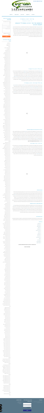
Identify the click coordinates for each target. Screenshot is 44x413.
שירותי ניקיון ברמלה (7, 95)
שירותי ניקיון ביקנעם (7, 136)
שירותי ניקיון (27, 76)
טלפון (20, 79)
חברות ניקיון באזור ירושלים (6, 301)
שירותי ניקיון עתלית (7, 186)
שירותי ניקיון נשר (8, 185)
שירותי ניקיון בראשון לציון (6, 57)
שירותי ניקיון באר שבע (7, 161)
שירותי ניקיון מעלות (7, 172)
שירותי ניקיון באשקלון (7, 65)
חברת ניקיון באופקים (7, 217)
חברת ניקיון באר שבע (7, 269)
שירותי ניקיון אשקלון (7, 160)
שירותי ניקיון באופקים (7, 70)
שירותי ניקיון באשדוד (7, 64)
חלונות (24, 71)
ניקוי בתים (39, 233)
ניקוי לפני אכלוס (38, 237)
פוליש (39, 238)
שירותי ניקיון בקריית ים (7, 129)
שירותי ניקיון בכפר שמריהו (6, 106)
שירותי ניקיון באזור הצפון (6, 119)
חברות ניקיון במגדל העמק (6, 324)
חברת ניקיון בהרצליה (7, 222)
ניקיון (27, 71)
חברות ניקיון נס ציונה (7, 326)
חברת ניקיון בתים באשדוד (6, 387)
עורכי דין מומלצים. (39, 401)
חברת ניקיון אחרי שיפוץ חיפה (6, 360)
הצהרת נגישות (19, 401)
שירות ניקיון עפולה (7, 198)
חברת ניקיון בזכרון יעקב (7, 233)
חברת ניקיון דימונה (7, 271)
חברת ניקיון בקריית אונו (7, 251)
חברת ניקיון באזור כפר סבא (6, 350)
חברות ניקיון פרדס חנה (7, 330)
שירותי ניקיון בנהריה (7, 131)
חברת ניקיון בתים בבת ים (6, 385)
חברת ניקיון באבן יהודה (7, 245)
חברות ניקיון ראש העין (7, 332)
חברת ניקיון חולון (8, 264)
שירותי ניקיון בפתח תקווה (6, 83)
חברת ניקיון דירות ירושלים (6, 368)
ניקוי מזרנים (16, 85)
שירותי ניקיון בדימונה (7, 71)
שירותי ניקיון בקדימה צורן (6, 107)
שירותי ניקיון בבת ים (7, 56)
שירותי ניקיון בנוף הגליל (7, 137)
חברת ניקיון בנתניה (7, 229)
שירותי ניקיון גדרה (7, 156)
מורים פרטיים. (39, 402)
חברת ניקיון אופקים (7, 270)
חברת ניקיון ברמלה (7, 258)
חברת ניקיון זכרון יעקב (7, 284)
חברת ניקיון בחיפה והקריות (6, 241)
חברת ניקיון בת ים (7, 265)
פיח (12, 139)
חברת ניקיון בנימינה (7, 287)
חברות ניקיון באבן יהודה (7, 299)
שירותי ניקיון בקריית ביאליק (6, 126)
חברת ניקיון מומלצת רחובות (6, 380)
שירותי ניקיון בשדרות (7, 68)
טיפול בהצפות (38, 226)
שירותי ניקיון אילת (7, 166)
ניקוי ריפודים (31, 86)
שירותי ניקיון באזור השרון (6, 105)
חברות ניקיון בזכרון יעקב (7, 314)
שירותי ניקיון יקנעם (7, 184)
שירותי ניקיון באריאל (7, 150)
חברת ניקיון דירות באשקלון (6, 367)
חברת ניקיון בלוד (8, 257)
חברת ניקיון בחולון (7, 205)
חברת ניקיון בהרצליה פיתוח (6, 223)
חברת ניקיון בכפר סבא (7, 228)
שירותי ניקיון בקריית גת (7, 74)
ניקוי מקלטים (8, 45)
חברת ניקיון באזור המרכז (7, 343)
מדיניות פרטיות (19, 402)
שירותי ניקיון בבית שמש (7, 147)
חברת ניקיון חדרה (7, 281)
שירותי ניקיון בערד (7, 76)
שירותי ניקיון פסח (7, 199)
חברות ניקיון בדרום (7, 312)
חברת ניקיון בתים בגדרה (7, 386)
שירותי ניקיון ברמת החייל (6, 53)
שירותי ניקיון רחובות (7, 155)
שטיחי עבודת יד (38, 153)
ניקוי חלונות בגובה (7, 50)
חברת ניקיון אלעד (7, 276)
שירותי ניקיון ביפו (7, 51)
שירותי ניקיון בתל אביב (7, 52)
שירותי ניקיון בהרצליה (7, 100)
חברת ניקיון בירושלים (7, 259)
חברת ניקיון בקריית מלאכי (6, 220)
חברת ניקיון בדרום (7, 221)
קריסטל (15, 194)
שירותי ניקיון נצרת (7, 190)
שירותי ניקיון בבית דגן (7, 94)
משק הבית (28, 28)
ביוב (20, 138)
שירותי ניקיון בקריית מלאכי (6, 75)
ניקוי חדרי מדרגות (38, 230)
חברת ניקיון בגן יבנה (7, 211)
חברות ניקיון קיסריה (7, 331)
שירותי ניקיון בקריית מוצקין (6, 125)
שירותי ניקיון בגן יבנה (7, 62)
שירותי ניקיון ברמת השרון (6, 99)
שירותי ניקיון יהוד (7, 168)
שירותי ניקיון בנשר (7, 138)
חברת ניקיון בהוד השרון (7, 226)
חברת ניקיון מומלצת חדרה (6, 378)
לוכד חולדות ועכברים (7, 47)
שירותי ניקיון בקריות (7, 124)
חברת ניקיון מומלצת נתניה (6, 379)
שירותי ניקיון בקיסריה (7, 113)
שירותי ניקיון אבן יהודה (7, 178)
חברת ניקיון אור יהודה (7, 275)
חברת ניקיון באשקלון (7, 214)
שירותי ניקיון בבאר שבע (7, 69)
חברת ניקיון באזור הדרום (7, 342)
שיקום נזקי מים (40, 139)
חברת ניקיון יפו (8, 263)
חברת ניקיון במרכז (7, 203)
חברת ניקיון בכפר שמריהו (6, 227)
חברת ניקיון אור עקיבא (7, 283)
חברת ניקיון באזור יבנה (7, 349)
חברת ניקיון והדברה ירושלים (6, 369)
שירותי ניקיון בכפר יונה (7, 111)
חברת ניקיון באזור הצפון (7, 344)
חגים (14, 205)
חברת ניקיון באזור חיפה (7, 348)
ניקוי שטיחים (38, 229)
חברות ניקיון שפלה (7, 337)
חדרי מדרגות (23, 85)
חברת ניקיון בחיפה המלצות (6, 361)
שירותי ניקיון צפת (7, 192)
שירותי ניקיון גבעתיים (7, 167)
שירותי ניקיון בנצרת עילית (6, 130)
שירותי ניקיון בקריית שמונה (6, 143)
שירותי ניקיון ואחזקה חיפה (6, 197)
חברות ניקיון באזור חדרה (7, 300)
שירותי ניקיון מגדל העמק (7, 180)
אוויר (41, 32)
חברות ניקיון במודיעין (7, 325)
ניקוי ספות (39, 227)
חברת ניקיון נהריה (7, 290)
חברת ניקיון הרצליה (7, 277)
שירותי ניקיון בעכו (7, 118)
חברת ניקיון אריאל (7, 296)
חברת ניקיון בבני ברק (7, 253)
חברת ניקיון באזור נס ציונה (6, 351)
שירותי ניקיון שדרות (7, 162)
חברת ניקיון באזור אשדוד (6, 338)
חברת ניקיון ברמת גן (7, 247)
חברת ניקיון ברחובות (7, 209)
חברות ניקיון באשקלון (7, 308)
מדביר (9, 46)
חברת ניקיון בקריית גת (7, 215)
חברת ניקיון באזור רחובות (6, 355)
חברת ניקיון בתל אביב (7, 204)
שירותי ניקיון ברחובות (7, 59)
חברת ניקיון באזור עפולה (7, 354)
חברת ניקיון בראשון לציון (7, 208)
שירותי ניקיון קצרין (7, 191)
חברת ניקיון (8, 202)
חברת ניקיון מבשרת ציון (7, 294)
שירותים (25, 72)
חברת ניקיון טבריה (7, 293)
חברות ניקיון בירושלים (7, 319)
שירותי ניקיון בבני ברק (7, 81)
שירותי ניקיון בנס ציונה (7, 58)
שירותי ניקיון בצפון (7, 144)
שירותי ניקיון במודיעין (7, 149)
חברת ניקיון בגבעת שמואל (6, 252)
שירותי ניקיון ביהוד (7, 89)
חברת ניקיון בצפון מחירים (6, 381)
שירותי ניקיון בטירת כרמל (6, 132)
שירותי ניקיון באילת (7, 77)
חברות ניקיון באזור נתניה (7, 302)
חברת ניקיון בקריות (7, 235)
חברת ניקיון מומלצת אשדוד (6, 375)
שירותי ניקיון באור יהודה (7, 88)
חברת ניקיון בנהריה (7, 240)
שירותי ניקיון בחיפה (7, 117)
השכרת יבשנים (38, 242)
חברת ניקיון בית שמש (7, 295)
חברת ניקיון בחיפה (7, 239)
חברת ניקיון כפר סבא (7, 278)
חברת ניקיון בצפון (7, 246)
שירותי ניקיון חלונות (7, 196)
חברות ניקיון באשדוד (7, 307)
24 (36, 134)
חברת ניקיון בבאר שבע (7, 216)
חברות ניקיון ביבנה (7, 318)
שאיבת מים (39, 223)
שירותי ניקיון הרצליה (7, 173)
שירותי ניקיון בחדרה (7, 112)
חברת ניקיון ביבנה (7, 210)
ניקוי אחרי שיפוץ (16, 76)
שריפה (27, 139)
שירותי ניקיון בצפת (7, 142)
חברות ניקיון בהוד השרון (7, 313)
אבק (19, 32)
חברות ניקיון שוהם (7, 336)
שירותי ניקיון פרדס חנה (7, 179)
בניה (39, 35)
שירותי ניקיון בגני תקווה (7, 93)
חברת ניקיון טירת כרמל (7, 288)
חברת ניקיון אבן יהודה (7, 282)
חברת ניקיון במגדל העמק (6, 234)
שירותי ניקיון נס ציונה (7, 154)
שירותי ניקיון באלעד (7, 87)
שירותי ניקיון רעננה (7, 174)
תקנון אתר (20, 403)
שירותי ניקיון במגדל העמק (6, 123)
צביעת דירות (38, 240)
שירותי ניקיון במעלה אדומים (6, 148)
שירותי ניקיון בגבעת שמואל (6, 82)
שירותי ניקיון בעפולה (7, 120)
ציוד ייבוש (37, 138)
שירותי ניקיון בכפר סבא (7, 101)
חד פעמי (40, 71)
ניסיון (25, 131)
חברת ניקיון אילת (7, 272)
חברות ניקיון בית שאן (7, 320)
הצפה (27, 209)
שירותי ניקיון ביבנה (7, 63)
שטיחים (36, 86)
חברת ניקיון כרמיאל (7, 289)
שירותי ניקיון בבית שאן (7, 135)
